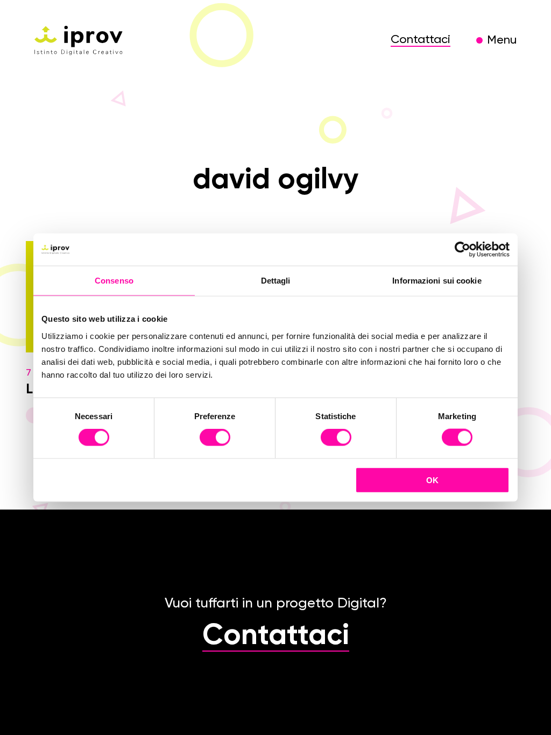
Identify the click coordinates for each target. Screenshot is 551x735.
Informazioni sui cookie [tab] (436, 280)
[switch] (215, 439)
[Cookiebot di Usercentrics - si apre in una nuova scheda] (462, 250)
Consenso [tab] (114, 280)
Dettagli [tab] (276, 280)
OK (432, 479)
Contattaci (420, 40)
